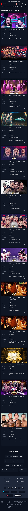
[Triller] (23, 488)
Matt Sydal (16, 174)
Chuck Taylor (17, 173)
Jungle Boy (16, 39)
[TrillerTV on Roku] (18, 495)
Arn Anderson (11, 208)
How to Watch (7, 478)
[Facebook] (5, 488)
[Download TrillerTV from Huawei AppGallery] (9, 495)
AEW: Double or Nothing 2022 (16, 61)
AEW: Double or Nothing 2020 (16, 396)
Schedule (9, 6)
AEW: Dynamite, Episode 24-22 (17, 29)
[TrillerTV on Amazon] (22, 492)
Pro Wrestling (11, 69)
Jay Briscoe (15, 373)
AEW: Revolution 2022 (15, 127)
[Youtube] (16, 488)
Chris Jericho (11, 38)
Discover (3, 6)
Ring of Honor (11, 370)
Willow (18, 6)
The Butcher (19, 242)
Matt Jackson (17, 38)
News (22, 6)
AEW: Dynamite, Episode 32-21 (17, 162)
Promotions (7, 484)
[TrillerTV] (4, 4)
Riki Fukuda (23, 469)
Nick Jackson (22, 38)
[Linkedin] (19, 488)
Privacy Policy (9, 502)
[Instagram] (12, 488)
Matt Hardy (11, 39)
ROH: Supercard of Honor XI (16, 428)
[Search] (22, 4)
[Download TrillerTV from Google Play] (6, 492)
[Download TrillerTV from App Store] (14, 492)
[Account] (25, 4)
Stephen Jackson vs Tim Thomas (9, 469)
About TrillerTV (20, 478)
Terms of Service (2, 502)
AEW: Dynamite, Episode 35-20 (17, 332)
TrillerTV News (20, 481)
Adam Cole (16, 106)
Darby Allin (20, 140)
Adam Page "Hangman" (18, 72)
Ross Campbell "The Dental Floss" (14, 465)
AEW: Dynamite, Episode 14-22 (17, 95)
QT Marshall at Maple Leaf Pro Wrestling (14, 460)
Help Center (19, 484)
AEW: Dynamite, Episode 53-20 (17, 263)
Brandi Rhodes (17, 341)
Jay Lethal (11, 373)
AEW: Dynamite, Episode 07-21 (17, 230)
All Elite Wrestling (12, 35)
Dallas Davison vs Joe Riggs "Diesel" (14, 456)
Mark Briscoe (20, 373)
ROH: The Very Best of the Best (17, 364)
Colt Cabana (11, 207)
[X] (8, 488)
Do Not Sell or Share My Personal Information (20, 502)
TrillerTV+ (14, 6)
